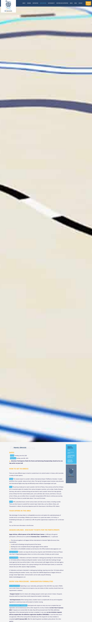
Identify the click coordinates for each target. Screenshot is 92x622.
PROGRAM (88, 3)
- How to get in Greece (70, 453)
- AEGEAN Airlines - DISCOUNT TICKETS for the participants (71, 456)
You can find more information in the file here (21, 525)
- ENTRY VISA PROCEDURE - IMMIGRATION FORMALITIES (70, 461)
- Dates (68, 450)
